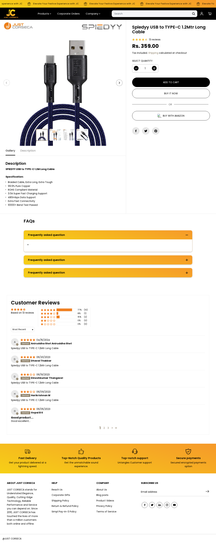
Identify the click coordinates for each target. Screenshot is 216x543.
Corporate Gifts (61, 495)
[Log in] (201, 13)
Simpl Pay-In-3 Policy (64, 511)
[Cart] (209, 13)
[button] (48, 309)
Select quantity (142, 61)
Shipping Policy (60, 500)
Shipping (153, 53)
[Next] (119, 83)
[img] (28, 340)
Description (28, 151)
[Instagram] (167, 505)
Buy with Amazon (173, 115)
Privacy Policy (104, 506)
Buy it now (171, 93)
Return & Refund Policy (65, 506)
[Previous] (6, 83)
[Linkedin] (159, 505)
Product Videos (105, 500)
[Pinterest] (155, 131)
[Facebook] (136, 131)
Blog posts (102, 495)
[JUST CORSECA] (11, 13)
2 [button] (104, 428)
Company (92, 13)
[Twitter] (146, 131)
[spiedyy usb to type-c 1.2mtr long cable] (63, 83)
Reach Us (57, 489)
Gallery (10, 151)
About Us (101, 489)
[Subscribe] (207, 492)
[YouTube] (174, 505)
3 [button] (108, 428)
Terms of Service (106, 511)
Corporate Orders (68, 13)
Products (44, 13)
